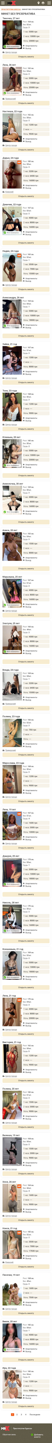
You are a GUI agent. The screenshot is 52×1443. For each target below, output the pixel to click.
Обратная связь (9, 1435)
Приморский (10, 99)
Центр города (11, 52)
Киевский (9, 192)
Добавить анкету (38, 1436)
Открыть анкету (26, 56)
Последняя (35, 1414)
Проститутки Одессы (11, 9)
